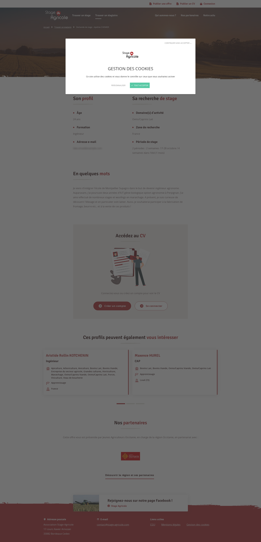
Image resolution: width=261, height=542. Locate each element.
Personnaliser (118, 85)
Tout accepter (141, 85)
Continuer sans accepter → (178, 43)
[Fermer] (130, 271)
